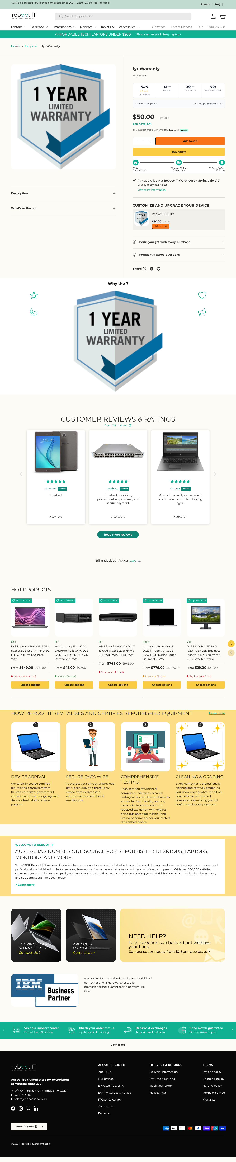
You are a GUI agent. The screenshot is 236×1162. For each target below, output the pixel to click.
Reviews (104, 1113)
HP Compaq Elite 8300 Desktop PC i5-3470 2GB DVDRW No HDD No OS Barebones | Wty (71, 653)
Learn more (217, 713)
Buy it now (179, 151)
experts (135, 560)
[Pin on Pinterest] (158, 268)
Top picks (31, 46)
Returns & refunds (162, 1078)
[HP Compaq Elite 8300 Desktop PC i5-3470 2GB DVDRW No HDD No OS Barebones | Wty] (74, 617)
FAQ (217, 4)
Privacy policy (212, 1071)
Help (200, 27)
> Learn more (25, 884)
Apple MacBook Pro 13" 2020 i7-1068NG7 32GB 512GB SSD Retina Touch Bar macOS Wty (159, 653)
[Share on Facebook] (151, 268)
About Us (104, 1071)
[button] (22, 474)
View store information (152, 189)
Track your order (161, 1085)
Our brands (106, 1078)
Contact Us (106, 1106)
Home (15, 46)
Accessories (127, 27)
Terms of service (214, 1092)
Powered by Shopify (40, 1143)
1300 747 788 (216, 27)
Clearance (159, 27)
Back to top (118, 1044)
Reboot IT (24, 1143)
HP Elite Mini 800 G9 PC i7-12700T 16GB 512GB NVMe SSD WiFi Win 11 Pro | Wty (117, 650)
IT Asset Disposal (181, 27)
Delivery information (164, 1071)
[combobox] (123, 16)
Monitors (86, 27)
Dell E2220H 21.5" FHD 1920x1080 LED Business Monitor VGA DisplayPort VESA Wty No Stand (204, 653)
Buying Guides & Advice (114, 1092)
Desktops (37, 27)
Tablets (106, 27)
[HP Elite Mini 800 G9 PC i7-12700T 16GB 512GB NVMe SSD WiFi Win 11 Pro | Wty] (118, 617)
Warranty (209, 1099)
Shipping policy (213, 1078)
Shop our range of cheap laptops (158, 34)
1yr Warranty (163, 214)
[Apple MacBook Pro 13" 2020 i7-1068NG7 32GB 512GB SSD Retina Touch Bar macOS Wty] (162, 617)
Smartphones (62, 27)
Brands (205, 4)
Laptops (16, 27)
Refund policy (212, 1085)
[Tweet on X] (144, 268)
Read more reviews (118, 534)
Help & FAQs (158, 1092)
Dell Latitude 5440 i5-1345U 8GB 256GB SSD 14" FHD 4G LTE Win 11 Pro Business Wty (30, 653)
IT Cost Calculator (110, 1099)
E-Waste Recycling (111, 1085)
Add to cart (190, 141)
